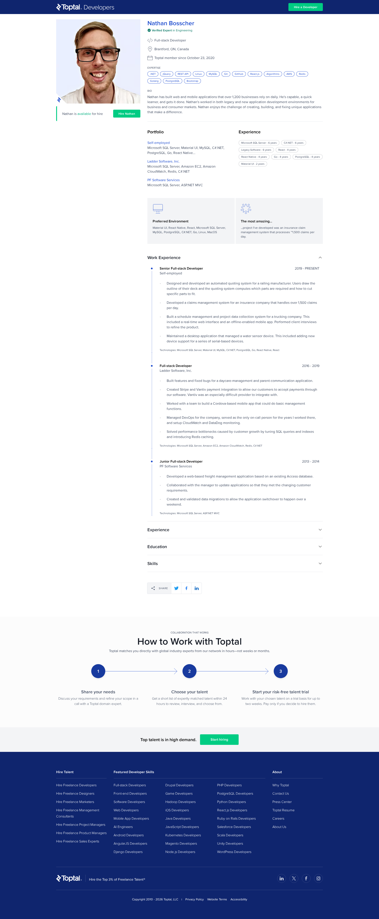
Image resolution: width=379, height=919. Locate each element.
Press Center (282, 801)
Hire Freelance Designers (75, 793)
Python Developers (231, 801)
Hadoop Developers (180, 801)
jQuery (167, 74)
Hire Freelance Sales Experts (77, 841)
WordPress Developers (234, 851)
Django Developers (128, 851)
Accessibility (239, 899)
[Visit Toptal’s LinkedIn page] (281, 878)
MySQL (213, 74)
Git (226, 74)
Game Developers (179, 793)
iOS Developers (177, 810)
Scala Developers (230, 835)
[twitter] (176, 588)
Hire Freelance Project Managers (80, 824)
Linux (198, 74)
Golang (154, 81)
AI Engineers (123, 826)
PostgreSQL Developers (235, 793)
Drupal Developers (179, 785)
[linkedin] (196, 588)
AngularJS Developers (130, 843)
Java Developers (178, 818)
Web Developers (126, 810)
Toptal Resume (283, 810)
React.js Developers (232, 810)
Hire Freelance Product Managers (81, 832)
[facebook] (186, 588)
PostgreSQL (173, 81)
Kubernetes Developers (183, 835)
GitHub (239, 74)
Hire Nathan (126, 113)
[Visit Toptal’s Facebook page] (306, 878)
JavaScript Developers (182, 826)
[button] (235, 257)
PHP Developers (229, 785)
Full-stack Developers (130, 785)
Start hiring (219, 739)
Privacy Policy (194, 899)
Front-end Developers (130, 793)
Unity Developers (230, 843)
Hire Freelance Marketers (75, 801)
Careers (278, 818)
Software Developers (129, 801)
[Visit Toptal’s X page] (294, 878)
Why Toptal (280, 785)
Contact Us (280, 793)
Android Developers (129, 835)
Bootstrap (192, 81)
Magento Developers (181, 843)
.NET (153, 74)
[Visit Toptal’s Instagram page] (318, 878)
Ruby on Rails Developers (236, 818)
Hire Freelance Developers (76, 785)
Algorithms (272, 74)
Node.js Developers (180, 851)
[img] (169, 30)
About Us (279, 826)
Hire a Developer (305, 7)
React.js (254, 74)
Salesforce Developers (234, 826)
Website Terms (217, 899)
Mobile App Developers (131, 818)
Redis (302, 74)
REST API (183, 74)
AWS (289, 74)
